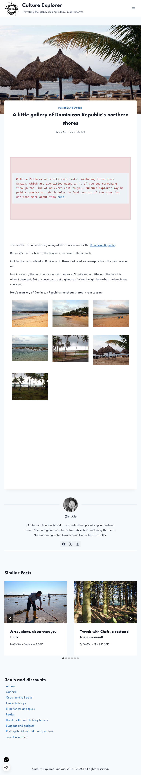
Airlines (11, 686)
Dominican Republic (70, 108)
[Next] (131, 618)
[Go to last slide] (10, 618)
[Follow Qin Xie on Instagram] (77, 544)
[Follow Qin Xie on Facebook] (63, 544)
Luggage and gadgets (20, 725)
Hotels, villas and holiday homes (27, 720)
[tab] (63, 658)
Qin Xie (62, 132)
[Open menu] (133, 8)
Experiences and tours (20, 709)
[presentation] (35, 602)
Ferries (10, 714)
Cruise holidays (16, 703)
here (60, 197)
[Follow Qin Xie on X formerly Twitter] (70, 544)
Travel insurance (16, 737)
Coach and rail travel (19, 697)
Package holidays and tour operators (29, 731)
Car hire (11, 692)
